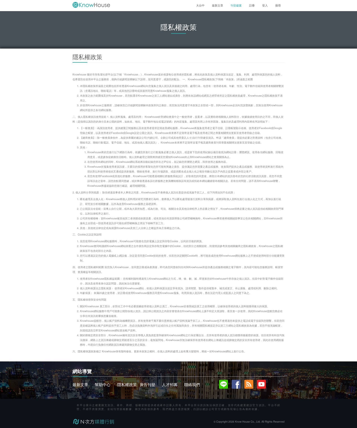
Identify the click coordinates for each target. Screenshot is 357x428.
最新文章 (80, 384)
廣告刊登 (147, 384)
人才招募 (170, 384)
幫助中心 (102, 384)
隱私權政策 (127, 384)
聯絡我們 (192, 384)
